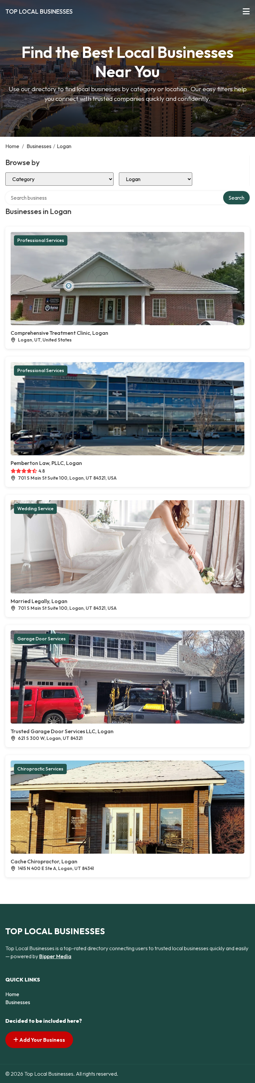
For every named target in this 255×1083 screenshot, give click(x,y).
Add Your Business (41, 1039)
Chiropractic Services (40, 769)
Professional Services (40, 240)
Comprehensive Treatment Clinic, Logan (59, 332)
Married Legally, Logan (39, 601)
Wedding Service (35, 509)
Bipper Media (55, 956)
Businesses (39, 146)
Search (236, 197)
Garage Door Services (41, 639)
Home (12, 146)
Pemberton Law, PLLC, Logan (46, 463)
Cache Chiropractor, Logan (44, 861)
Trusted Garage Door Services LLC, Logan (62, 731)
